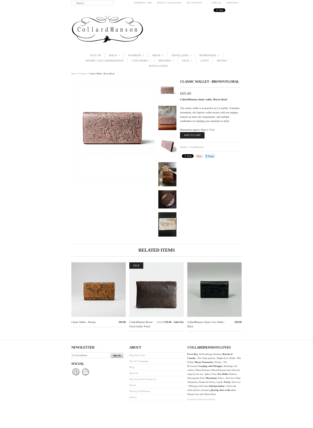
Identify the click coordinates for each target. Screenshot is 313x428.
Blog (131, 367)
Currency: (143, 3)
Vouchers (141, 60)
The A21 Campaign (138, 361)
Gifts (205, 60)
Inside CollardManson (105, 60)
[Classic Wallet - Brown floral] (167, 91)
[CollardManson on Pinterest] (76, 375)
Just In (95, 55)
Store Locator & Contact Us (142, 379)
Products (83, 73)
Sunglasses (158, 65)
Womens (136, 55)
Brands (166, 60)
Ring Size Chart (137, 355)
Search (132, 385)
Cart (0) (216, 3)
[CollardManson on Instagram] (85, 375)
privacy (133, 397)
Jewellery (181, 55)
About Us (134, 373)
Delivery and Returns (139, 391)
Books (222, 60)
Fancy (210, 156)
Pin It (199, 156)
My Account (194, 3)
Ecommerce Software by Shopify (201, 399)
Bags (114, 55)
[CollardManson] (156, 30)
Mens (157, 55)
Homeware (209, 55)
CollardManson (196, 147)
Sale (187, 60)
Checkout (233, 3)
